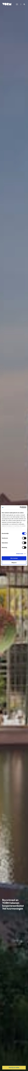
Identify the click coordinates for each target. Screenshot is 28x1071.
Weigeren (14, 562)
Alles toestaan (14, 558)
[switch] (24, 538)
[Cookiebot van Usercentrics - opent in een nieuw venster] (20, 507)
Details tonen (19, 553)
